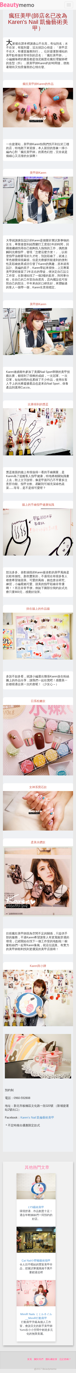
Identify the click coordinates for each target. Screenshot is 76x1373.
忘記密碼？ (65, 1359)
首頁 (29, 1359)
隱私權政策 (51, 1359)
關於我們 (38, 1359)
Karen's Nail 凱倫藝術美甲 (37, 1117)
